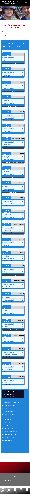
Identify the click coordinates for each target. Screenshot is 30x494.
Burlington (7, 75)
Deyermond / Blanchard (18, 183)
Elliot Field (21, 265)
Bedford (6, 172)
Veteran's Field (20, 376)
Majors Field (21, 125)
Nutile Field (21, 168)
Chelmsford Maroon (10, 355)
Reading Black (8, 115)
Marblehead (7, 86)
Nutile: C (22, 54)
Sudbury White (8, 201)
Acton (6, 186)
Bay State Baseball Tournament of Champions (14, 475)
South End (7, 383)
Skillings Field (21, 320)
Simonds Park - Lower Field (17, 69)
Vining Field (21, 239)
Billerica (6, 245)
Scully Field (21, 348)
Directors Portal (6, 480)
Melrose (6, 60)
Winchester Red (9, 58)
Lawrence (7, 287)
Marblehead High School (18, 138)
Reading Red (8, 369)
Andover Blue (8, 215)
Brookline (7, 272)
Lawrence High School (19, 280)
